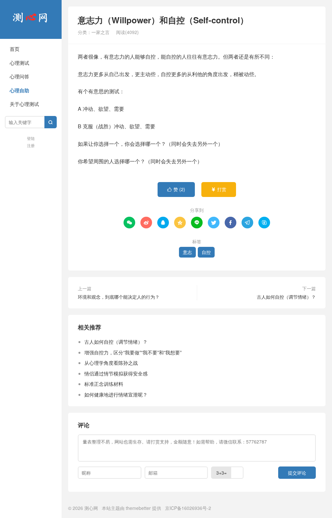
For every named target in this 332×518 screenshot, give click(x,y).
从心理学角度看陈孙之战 (111, 362)
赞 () (176, 189)
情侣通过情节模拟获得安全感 (116, 373)
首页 (14, 48)
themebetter (138, 508)
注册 (31, 145)
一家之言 (100, 32)
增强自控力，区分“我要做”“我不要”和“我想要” (133, 352)
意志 (187, 252)
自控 (206, 252)
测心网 (31, 19)
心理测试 (19, 62)
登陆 (31, 138)
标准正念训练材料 (103, 383)
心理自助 (19, 90)
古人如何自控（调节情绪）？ (286, 297)
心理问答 (19, 76)
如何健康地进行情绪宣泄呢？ (116, 394)
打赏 (218, 189)
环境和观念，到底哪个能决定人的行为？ (119, 297)
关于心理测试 (24, 103)
